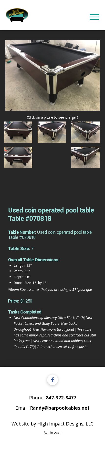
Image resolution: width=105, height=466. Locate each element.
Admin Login (53, 432)
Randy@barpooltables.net (60, 408)
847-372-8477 (61, 397)
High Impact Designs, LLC (65, 423)
